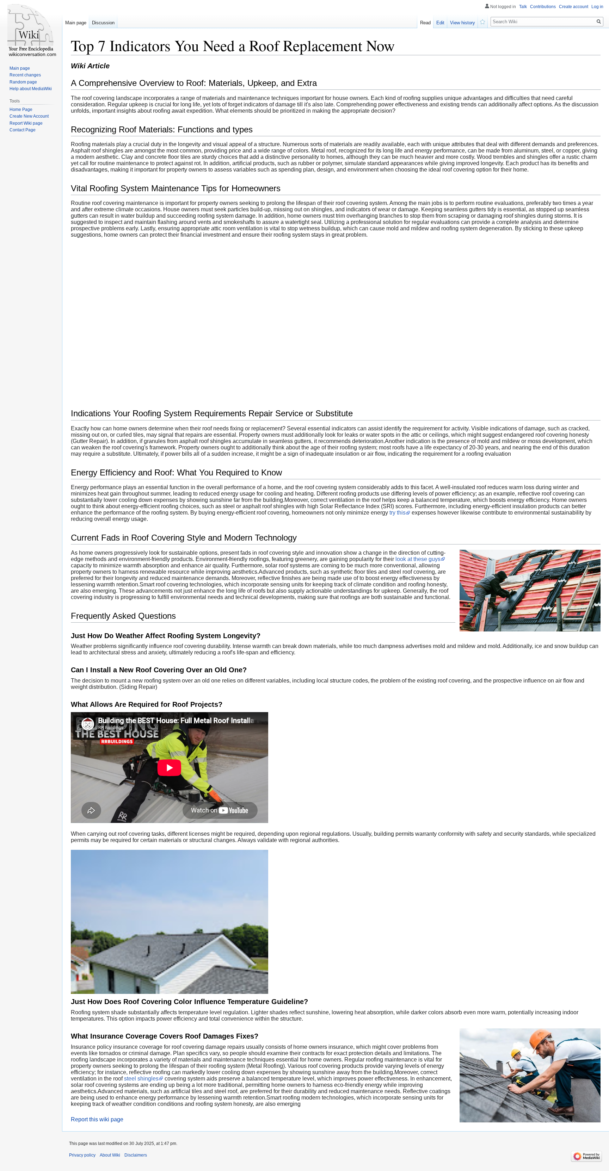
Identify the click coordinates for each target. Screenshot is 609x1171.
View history (462, 22)
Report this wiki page (97, 1119)
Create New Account (29, 116)
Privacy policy (82, 1155)
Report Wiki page (26, 123)
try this (397, 513)
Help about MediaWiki (31, 88)
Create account (573, 6)
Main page (75, 22)
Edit (440, 22)
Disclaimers (135, 1155)
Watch (483, 21)
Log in (597, 6)
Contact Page (23, 129)
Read (425, 22)
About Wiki (110, 1155)
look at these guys (418, 559)
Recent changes (25, 75)
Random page (23, 82)
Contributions (543, 6)
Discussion (103, 22)
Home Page (21, 109)
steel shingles (141, 1079)
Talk (523, 6)
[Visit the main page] (31, 28)
